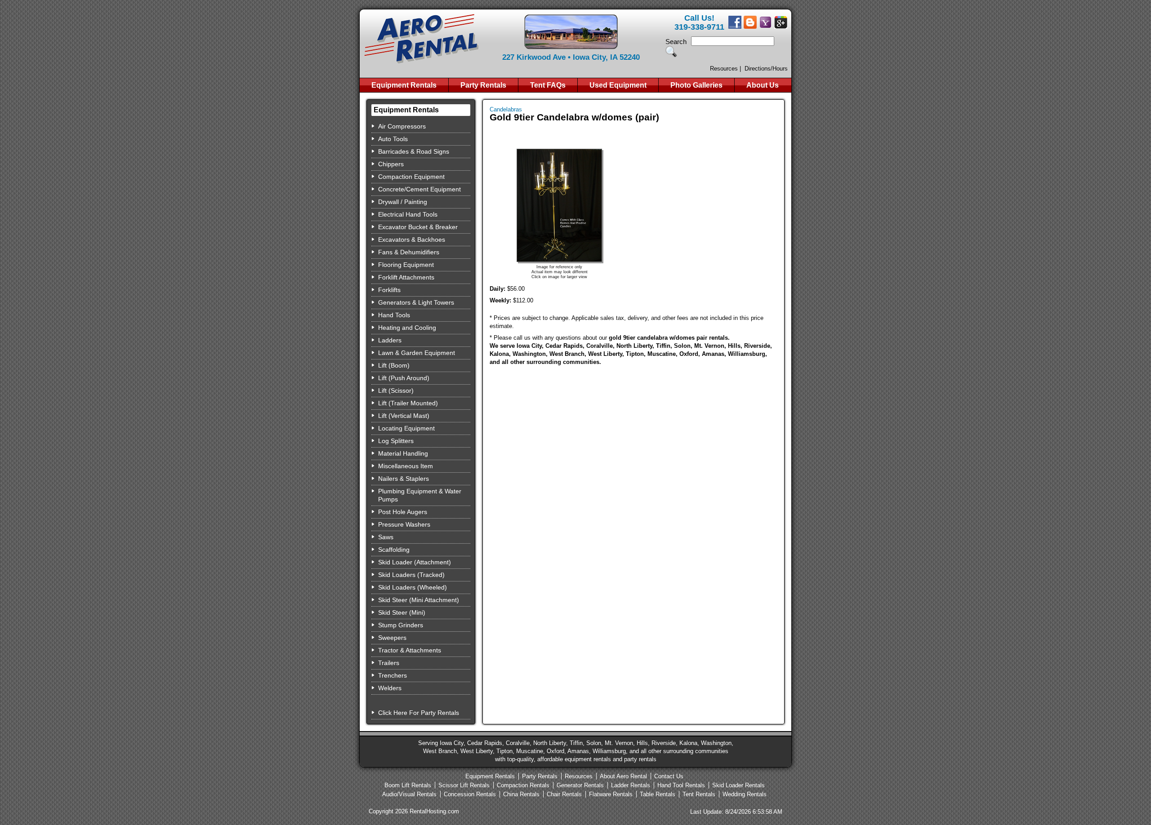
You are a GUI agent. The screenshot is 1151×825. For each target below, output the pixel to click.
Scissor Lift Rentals (464, 785)
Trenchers (392, 675)
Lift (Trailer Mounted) (408, 403)
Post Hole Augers (402, 511)
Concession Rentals (470, 794)
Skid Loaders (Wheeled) (412, 587)
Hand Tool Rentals (681, 785)
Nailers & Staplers (403, 478)
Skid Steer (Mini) (401, 612)
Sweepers (392, 637)
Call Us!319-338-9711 (699, 22)
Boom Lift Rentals (407, 785)
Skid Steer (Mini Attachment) (418, 599)
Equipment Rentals (404, 85)
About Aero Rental (623, 776)
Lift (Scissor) (396, 390)
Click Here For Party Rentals (418, 712)
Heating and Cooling (407, 327)
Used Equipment (618, 85)
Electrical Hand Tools (407, 214)
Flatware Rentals (611, 794)
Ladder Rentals (630, 785)
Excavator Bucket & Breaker (418, 227)
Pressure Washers (404, 524)
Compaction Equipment (411, 176)
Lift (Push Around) (403, 377)
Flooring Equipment (406, 264)
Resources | (725, 68)
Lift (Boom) (394, 365)
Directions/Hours (766, 68)
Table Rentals (657, 794)
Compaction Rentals (523, 785)
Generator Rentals (580, 785)
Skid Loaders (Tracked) (411, 574)
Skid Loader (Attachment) (414, 562)
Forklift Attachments (406, 277)
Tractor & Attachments (409, 650)
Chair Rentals (564, 794)
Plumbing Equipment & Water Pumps (419, 495)
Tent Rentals (699, 794)
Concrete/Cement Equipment (419, 189)
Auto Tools (393, 138)
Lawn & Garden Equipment (416, 352)
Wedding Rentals (745, 794)
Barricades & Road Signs (413, 151)
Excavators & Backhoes (411, 239)
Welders (390, 688)
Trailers (388, 662)
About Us (762, 85)
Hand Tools (394, 315)
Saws (385, 537)
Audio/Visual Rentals (409, 794)
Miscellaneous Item (405, 466)
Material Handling (403, 453)
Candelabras (506, 109)
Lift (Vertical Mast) (403, 415)
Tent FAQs (548, 85)
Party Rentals (483, 85)
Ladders (390, 340)
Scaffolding (394, 549)
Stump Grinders (400, 625)
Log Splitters (396, 440)
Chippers (391, 164)
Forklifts (389, 289)
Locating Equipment (406, 428)
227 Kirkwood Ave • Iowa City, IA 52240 (571, 57)
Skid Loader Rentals (738, 785)
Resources (579, 776)
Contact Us (668, 776)
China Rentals (521, 794)
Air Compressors (402, 126)
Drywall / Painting (402, 201)
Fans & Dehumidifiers (408, 252)
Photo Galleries (696, 85)
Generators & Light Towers (416, 302)
